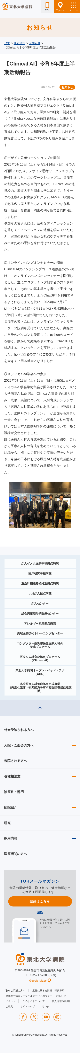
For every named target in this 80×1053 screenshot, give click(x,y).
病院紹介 (10, 807)
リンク (45, 1006)
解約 (40, 912)
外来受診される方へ (19, 730)
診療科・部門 (14, 792)
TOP (7, 43)
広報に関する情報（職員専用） (49, 990)
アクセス (60, 10)
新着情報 (19, 43)
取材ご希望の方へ (15, 990)
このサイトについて (34, 1001)
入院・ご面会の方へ (19, 745)
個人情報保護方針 (62, 1001)
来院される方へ (15, 760)
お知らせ (34, 43)
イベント (10, 1001)
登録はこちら (40, 901)
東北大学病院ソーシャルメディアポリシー (29, 995)
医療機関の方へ (15, 854)
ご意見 (9, 1006)
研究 (7, 823)
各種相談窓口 (14, 776)
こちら (58, 923)
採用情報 (10, 838)
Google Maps (38, 980)
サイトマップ (27, 1006)
